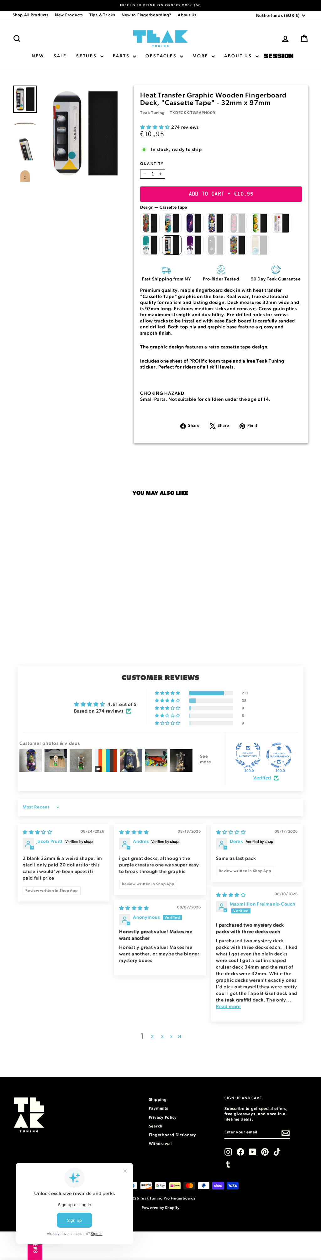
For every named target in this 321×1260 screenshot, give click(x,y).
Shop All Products (31, 15)
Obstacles (161, 56)
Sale (60, 56)
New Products (69, 15)
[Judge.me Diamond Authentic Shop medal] (247, 755)
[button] (155, 127)
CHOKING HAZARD (162, 393)
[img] (37, 832)
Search (156, 1126)
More (201, 56)
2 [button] (152, 1036)
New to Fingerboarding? (147, 15)
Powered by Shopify (161, 1208)
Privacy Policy (163, 1118)
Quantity (152, 163)
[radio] (150, 223)
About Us (187, 15)
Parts (122, 56)
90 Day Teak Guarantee (276, 279)
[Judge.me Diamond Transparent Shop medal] (279, 755)
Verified (262, 778)
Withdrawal (160, 1144)
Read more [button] (228, 1006)
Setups (87, 56)
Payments (158, 1108)
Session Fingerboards (278, 56)
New (38, 56)
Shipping (158, 1100)
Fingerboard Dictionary (173, 1135)
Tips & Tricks (102, 15)
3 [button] (162, 1036)
